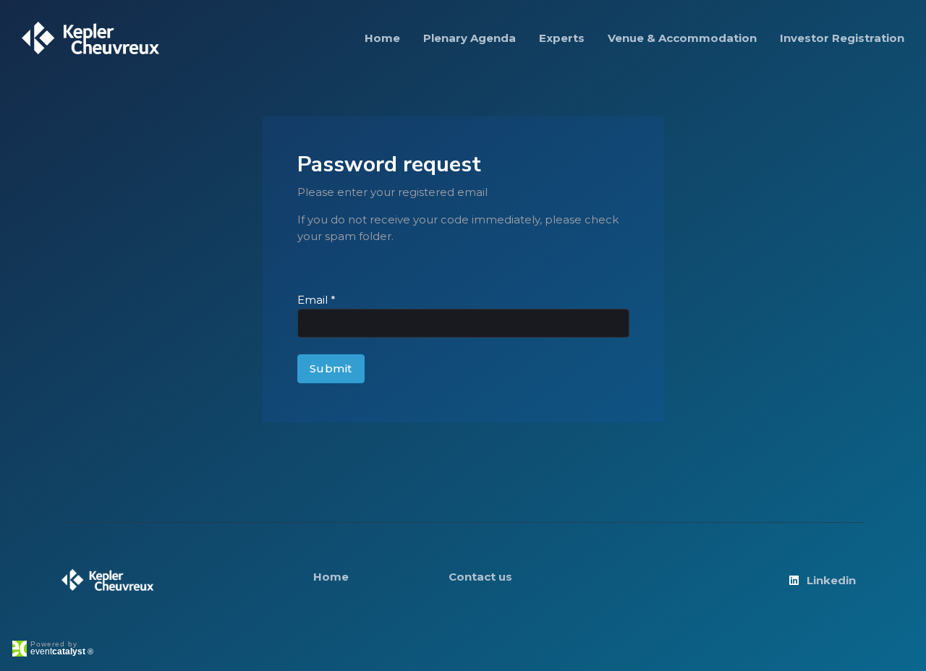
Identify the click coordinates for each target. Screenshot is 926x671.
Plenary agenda (469, 38)
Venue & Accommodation (682, 38)
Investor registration (842, 38)
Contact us (480, 577)
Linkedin (831, 580)
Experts (562, 38)
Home (382, 38)
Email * (316, 300)
